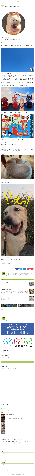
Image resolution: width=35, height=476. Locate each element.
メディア (25, 444)
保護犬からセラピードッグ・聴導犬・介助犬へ (23, 441)
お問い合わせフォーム (17, 362)
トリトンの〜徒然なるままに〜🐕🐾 (6, 282)
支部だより (4, 443)
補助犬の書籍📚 (5, 439)
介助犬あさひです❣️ (12, 439)
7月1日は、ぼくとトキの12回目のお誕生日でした (7, 298)
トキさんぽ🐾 (18, 444)
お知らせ (30, 444)
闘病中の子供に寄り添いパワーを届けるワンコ (12, 414)
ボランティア (11, 443)
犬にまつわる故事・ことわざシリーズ (8, 441)
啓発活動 (20, 439)
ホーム (2, 406)
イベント (17, 443)
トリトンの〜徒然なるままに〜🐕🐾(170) (5, 263)
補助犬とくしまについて (5, 408)
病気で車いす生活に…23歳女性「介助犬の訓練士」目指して (14, 418)
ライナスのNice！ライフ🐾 (25, 443)
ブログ (4, 446)
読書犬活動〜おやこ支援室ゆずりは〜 (11, 422)
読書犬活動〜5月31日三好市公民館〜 (11, 426)
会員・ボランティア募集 (5, 410)
